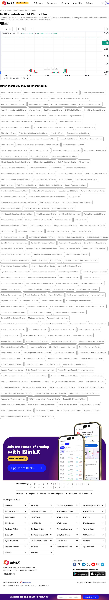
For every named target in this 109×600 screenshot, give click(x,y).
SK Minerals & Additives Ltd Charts (91, 387)
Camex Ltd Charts (7, 231)
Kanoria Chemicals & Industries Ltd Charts (17, 173)
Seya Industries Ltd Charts (37, 306)
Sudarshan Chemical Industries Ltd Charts (69, 312)
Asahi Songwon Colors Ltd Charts (13, 110)
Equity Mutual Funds (63, 535)
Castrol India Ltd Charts (37, 116)
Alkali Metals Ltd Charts (10, 98)
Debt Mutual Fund (88, 535)
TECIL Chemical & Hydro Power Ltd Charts (44, 399)
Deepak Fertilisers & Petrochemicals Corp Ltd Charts (53, 127)
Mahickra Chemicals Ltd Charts (74, 364)
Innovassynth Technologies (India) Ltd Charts (81, 260)
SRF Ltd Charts (74, 197)
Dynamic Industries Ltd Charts (70, 243)
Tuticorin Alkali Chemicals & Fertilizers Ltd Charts (19, 324)
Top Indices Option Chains (91, 505)
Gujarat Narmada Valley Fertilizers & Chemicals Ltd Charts (38, 145)
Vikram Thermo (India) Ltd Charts (13, 329)
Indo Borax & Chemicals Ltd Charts (14, 156)
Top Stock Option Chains (65, 505)
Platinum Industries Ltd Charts (50, 185)
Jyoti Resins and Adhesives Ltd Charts (15, 272)
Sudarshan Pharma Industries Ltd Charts (84, 393)
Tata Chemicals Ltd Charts (49, 202)
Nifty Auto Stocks (62, 517)
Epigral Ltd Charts (57, 133)
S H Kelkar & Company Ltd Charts (13, 197)
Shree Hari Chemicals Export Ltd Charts (90, 306)
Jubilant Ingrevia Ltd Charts (75, 168)
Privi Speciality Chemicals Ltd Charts (14, 191)
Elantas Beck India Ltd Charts (12, 249)
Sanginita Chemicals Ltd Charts (93, 191)
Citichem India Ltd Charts (81, 231)
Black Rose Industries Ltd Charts (92, 225)
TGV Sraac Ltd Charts (36, 318)
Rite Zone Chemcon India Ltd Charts (14, 381)
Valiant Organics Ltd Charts (11, 208)
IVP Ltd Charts (84, 162)
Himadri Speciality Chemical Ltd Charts (15, 162)
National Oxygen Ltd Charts (11, 295)
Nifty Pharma (9, 523)
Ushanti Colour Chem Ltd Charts (13, 405)
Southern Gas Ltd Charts (10, 335)
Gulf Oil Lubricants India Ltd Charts (14, 150)
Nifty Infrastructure (89, 523)
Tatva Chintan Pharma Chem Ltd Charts (76, 202)
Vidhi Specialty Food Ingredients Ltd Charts (17, 214)
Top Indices (35, 505)
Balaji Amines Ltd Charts (53, 110)
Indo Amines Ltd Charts (67, 162)
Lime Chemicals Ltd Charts (69, 277)
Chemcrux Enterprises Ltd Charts (13, 347)
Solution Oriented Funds (39, 541)
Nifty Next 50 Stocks (11, 511)
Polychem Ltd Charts (9, 301)
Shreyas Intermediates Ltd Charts (13, 312)
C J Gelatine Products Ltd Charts (13, 237)
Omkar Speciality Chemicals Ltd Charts (40, 370)
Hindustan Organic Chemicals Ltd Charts (63, 358)
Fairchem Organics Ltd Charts (78, 133)
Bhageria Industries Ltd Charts (65, 225)
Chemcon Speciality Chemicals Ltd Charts (16, 121)
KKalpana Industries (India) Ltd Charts (42, 277)
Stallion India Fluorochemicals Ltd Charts (50, 393)
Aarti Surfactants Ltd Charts (89, 329)
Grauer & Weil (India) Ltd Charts (94, 249)
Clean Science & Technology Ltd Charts (15, 127)
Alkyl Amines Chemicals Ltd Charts (35, 98)
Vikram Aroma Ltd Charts (67, 405)
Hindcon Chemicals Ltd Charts (95, 150)
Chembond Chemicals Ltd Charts (91, 341)
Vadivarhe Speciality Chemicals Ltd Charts (16, 410)
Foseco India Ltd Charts (68, 139)
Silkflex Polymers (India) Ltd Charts (62, 387)
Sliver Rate (34, 552)
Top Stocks (8, 505)
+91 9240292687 (9, 574)
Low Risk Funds (62, 541)
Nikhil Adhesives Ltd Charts (63, 289)
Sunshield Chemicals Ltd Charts (13, 318)
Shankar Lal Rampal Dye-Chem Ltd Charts (16, 393)
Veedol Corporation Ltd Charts (63, 208)
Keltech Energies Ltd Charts (68, 272)
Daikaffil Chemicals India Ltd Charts (14, 243)
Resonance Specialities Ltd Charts (78, 301)
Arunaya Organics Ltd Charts (11, 341)
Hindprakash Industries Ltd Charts (64, 156)
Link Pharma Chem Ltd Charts (12, 283)
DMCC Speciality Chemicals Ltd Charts (33, 133)
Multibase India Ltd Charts (11, 289)
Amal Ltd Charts (81, 220)
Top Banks (34, 547)
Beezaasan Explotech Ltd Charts (64, 341)
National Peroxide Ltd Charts (12, 370)
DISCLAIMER (25, 586)
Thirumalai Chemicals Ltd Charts (36, 208)
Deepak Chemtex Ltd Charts (89, 347)
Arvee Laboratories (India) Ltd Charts (15, 416)
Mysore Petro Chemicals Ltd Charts (37, 289)
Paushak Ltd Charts (56, 295)
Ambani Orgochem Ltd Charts (34, 335)
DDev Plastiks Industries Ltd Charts (62, 347)
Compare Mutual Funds (64, 547)
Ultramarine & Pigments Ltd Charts (54, 324)
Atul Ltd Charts (35, 110)
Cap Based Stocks (88, 547)
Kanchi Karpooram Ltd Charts (44, 272)
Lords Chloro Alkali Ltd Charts (96, 173)
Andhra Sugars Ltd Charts (38, 104)
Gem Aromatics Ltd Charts (11, 358)
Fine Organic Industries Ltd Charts (14, 139)
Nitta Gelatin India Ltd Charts (87, 289)
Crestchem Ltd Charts (37, 347)
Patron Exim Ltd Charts (38, 376)
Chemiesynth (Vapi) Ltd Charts (58, 231)
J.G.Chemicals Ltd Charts (37, 168)
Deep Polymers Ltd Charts (11, 353)
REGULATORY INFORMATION (40, 586)
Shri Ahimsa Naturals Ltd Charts (34, 387)
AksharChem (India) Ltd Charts (93, 93)
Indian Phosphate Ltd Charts (11, 364)
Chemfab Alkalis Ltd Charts (45, 121)
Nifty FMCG (86, 517)
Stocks (9, 10)
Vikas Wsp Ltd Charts (78, 324)
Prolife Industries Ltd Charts (92, 376)
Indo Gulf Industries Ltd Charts (76, 254)
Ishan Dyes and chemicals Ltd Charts (14, 266)
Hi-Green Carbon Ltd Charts (34, 358)
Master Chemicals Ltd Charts (67, 283)
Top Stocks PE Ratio (11, 529)
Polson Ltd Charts (97, 295)
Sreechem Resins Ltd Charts (40, 312)
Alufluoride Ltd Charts (63, 220)
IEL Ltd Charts (55, 260)
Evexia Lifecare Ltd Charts (70, 249)
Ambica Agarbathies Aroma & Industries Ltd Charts (70, 98)
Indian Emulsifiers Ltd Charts (92, 358)
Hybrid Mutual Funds (12, 541)
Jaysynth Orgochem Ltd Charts (69, 266)
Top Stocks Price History (64, 529)
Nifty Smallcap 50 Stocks (65, 511)
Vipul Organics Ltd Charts (38, 329)
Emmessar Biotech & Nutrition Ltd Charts (41, 249)
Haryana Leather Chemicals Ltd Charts (48, 254)
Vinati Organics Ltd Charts (46, 214)
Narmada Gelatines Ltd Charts (61, 306)
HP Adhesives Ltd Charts (39, 156)
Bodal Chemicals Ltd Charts (94, 110)
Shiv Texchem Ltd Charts (95, 381)
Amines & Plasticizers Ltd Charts (13, 104)
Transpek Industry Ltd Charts (57, 318)
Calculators (86, 541)
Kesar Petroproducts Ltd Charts (13, 277)
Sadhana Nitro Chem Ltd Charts (43, 191)
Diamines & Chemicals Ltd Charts (43, 243)
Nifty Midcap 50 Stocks (38, 511)
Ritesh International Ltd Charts (12, 306)
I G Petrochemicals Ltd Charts (44, 162)
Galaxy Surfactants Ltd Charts (91, 139)
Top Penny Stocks (88, 529)
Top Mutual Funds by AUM (39, 535)
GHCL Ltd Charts (7, 145)
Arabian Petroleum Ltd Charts (59, 335)
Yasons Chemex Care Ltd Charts (69, 410)
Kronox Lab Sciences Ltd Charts (70, 173)
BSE (6, 23)
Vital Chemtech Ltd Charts (90, 405)
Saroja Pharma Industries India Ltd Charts (67, 381)
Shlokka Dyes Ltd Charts (10, 387)
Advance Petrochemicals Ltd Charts (38, 220)
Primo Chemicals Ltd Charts (52, 301)
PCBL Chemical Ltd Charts (26, 185)
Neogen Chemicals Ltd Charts (44, 179)
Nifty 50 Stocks (36, 523)
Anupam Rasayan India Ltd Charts (63, 104)
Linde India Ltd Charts (91, 277)
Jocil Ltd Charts (56, 168)
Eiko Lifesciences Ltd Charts (64, 353)
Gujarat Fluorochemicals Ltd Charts (43, 139)
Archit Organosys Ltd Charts (40, 225)
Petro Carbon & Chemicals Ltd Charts (64, 376)
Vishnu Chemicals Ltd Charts (94, 214)
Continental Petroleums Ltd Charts (71, 237)
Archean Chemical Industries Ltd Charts (39, 93)
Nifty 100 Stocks (62, 523)
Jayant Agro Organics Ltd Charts (13, 168)
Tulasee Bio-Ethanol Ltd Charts (74, 399)
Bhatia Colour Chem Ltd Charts (37, 341)
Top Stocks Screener (12, 547)
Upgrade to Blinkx (90, 597)
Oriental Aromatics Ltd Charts (86, 179)
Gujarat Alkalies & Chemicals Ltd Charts (16, 254)
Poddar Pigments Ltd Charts (75, 185)
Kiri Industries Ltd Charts (45, 173)
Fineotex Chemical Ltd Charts (43, 416)
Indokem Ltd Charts (39, 260)
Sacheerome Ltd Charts (40, 381)
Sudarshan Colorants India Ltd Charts (66, 150)
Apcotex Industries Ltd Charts (90, 104)
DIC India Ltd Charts (8, 133)
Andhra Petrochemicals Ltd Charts (14, 225)
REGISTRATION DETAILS (11, 586)
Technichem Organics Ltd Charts (13, 399)
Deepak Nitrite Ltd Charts (85, 127)
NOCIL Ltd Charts (65, 179)
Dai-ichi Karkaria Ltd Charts (97, 237)
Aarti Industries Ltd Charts (11, 93)
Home (2, 10)
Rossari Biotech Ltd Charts (68, 191)
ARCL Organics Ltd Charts (82, 335)
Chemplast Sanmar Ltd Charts (70, 121)
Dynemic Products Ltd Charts (95, 243)
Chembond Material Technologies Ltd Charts (65, 116)
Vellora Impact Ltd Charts (29, 301)
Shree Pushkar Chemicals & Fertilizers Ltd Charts (47, 197)
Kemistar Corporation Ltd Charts (94, 272)
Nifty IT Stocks (35, 517)
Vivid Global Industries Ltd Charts (63, 329)
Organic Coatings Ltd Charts (35, 295)
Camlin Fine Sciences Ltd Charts (13, 116)
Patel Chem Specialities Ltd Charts (14, 376)
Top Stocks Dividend (37, 529)
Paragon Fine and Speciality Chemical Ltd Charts (76, 370)
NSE (2, 23)
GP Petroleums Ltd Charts (39, 150)
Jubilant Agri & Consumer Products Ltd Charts (43, 364)
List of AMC (9, 535)
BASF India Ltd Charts (73, 110)
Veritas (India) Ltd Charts (98, 324)
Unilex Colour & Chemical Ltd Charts (41, 405)
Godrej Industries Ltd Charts (73, 145)
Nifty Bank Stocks (88, 511)
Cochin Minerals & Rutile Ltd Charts (42, 237)
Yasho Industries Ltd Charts (11, 220)
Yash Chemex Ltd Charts (45, 410)
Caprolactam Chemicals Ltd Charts (30, 231)
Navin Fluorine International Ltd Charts (15, 179)
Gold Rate (8, 552)
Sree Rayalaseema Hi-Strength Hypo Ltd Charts (18, 202)
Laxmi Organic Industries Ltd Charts (39, 283)
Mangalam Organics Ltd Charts (92, 283)
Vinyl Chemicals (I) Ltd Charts (69, 214)
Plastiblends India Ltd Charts (77, 295)
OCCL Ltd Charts (7, 185)
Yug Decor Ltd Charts (92, 410)
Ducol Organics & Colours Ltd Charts (37, 353)
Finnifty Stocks (10, 517)
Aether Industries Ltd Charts (67, 93)
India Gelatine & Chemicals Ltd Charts (15, 260)
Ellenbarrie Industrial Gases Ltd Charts (93, 353)
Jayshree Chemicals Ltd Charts (43, 266)
